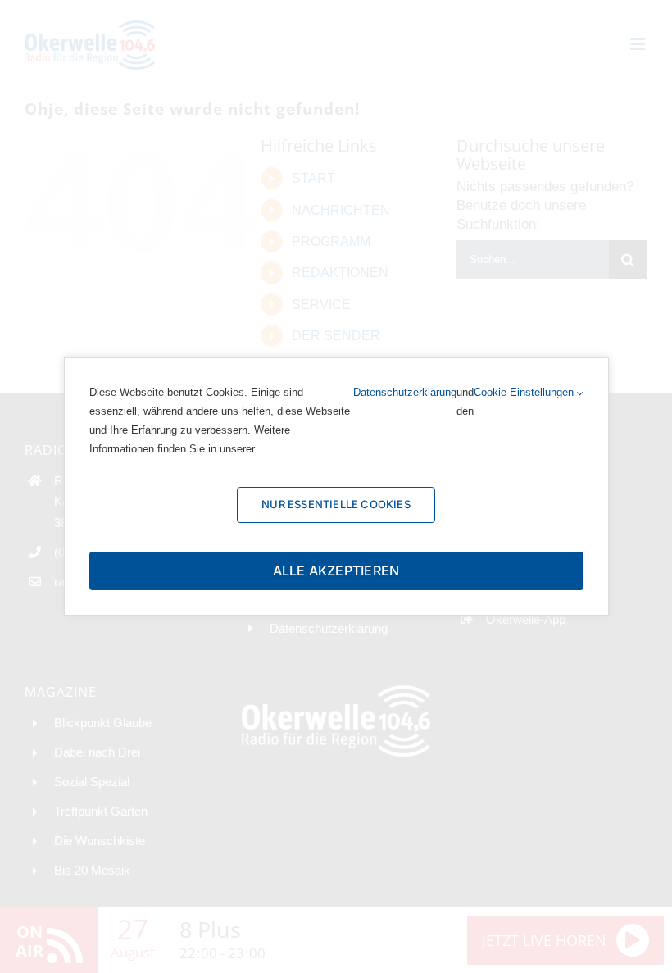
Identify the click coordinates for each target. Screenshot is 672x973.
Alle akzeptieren (336, 570)
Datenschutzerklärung (404, 392)
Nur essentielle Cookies (336, 504)
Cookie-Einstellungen (525, 392)
